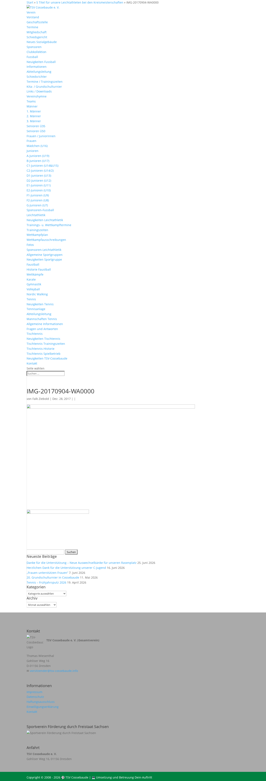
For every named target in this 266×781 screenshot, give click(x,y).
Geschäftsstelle (37, 22)
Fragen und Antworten (42, 329)
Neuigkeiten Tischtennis (43, 339)
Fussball (32, 57)
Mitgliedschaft (37, 32)
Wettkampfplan (37, 235)
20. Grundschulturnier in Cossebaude (53, 577)
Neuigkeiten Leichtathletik (45, 220)
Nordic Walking (37, 294)
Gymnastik (34, 284)
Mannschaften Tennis (42, 319)
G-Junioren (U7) (37, 205)
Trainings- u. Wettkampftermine (49, 225)
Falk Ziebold (40, 399)
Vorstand (33, 17)
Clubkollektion (36, 52)
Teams (31, 101)
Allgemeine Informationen (45, 324)
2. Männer (34, 116)
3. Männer (34, 121)
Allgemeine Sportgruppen (45, 255)
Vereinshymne (37, 96)
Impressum (34, 692)
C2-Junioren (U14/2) (40, 170)
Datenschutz (35, 697)
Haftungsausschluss (41, 702)
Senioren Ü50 (36, 131)
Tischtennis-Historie (40, 349)
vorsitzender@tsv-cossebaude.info (54, 671)
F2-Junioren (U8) (38, 200)
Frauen (31, 141)
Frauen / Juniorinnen (41, 136)
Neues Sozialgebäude (42, 42)
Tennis (31, 299)
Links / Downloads (39, 91)
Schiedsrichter (37, 77)
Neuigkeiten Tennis (40, 304)
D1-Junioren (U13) (39, 175)
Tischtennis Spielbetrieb (43, 354)
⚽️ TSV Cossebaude (74, 777)
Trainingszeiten (37, 230)
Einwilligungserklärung (43, 707)
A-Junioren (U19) (38, 156)
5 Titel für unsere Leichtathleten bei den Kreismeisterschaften (79, 2)
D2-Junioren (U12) (39, 180)
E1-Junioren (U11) (39, 185)
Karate (31, 279)
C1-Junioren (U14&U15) (42, 166)
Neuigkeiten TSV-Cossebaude (47, 358)
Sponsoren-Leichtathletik (44, 250)
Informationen (37, 67)
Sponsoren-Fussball (40, 210)
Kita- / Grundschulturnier (44, 87)
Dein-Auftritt (143, 777)
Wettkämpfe (35, 274)
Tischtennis (35, 334)
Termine (32, 27)
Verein (31, 12)
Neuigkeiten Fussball (41, 62)
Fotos (30, 245)
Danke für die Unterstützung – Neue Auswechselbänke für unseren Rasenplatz (82, 563)
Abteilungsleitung (39, 72)
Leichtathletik (36, 215)
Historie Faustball (39, 269)
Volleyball (33, 289)
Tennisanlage (36, 309)
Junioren (32, 151)
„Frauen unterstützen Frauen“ (47, 573)
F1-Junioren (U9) (38, 195)
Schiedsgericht (37, 37)
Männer (32, 106)
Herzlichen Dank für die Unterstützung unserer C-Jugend (66, 568)
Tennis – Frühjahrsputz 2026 (46, 582)
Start (30, 2)
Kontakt (32, 363)
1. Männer (34, 111)
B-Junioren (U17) (38, 161)
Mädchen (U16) (37, 146)
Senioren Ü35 (36, 126)
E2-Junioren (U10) (39, 190)
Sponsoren (34, 47)
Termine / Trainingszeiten (45, 82)
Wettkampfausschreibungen (46, 240)
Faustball (33, 264)
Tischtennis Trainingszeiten (46, 344)
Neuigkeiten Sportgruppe (44, 259)
